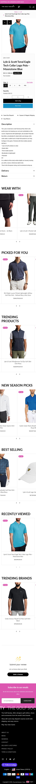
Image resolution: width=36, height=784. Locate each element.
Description (7, 124)
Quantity (6, 91)
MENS (4, 736)
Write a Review (18, 674)
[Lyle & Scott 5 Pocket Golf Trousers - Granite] (18, 210)
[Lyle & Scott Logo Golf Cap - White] (18, 471)
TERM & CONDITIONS (9, 752)
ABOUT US (5, 732)
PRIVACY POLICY (7, 749)
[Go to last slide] (5, 22)
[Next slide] (9, 22)
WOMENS (5, 739)
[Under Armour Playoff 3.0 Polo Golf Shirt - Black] (18, 599)
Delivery (5, 170)
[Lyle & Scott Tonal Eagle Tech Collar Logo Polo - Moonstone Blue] (18, 534)
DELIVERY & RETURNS (9, 745)
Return (4, 176)
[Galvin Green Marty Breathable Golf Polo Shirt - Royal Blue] (18, 406)
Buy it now (18, 105)
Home (16, 12)
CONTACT (5, 742)
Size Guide (30, 82)
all (21, 12)
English (6, 769)
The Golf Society (17, 782)
